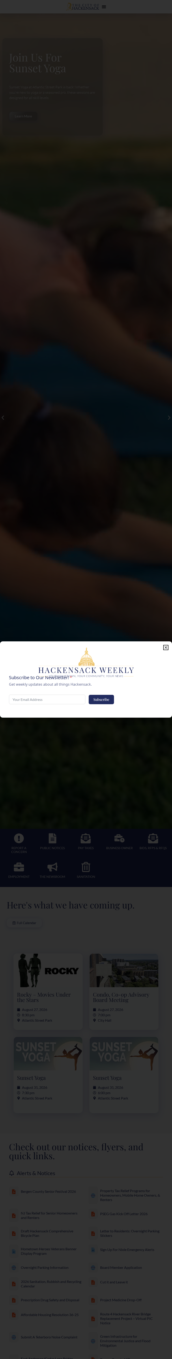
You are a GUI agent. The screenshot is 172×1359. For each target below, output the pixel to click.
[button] (166, 647)
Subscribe (101, 699)
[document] (86, 679)
